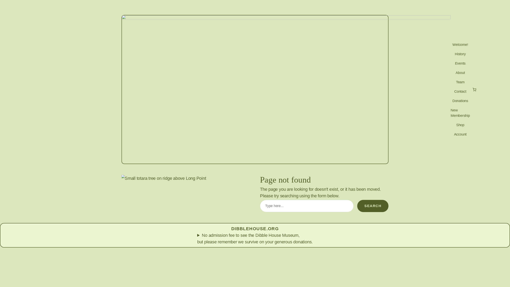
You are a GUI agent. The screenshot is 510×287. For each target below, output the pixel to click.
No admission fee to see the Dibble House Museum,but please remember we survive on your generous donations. (255, 238)
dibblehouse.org (255, 228)
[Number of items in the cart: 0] (474, 89)
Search (372, 206)
